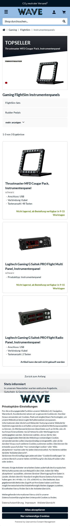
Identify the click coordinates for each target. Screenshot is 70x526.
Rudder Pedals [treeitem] (13, 112)
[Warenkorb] (63, 11)
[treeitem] (35, 122)
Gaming (13, 29)
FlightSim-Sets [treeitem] (12, 102)
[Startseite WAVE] (30, 11)
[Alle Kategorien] (6, 11)
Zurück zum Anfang (35, 376)
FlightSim (25, 29)
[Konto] (54, 11)
